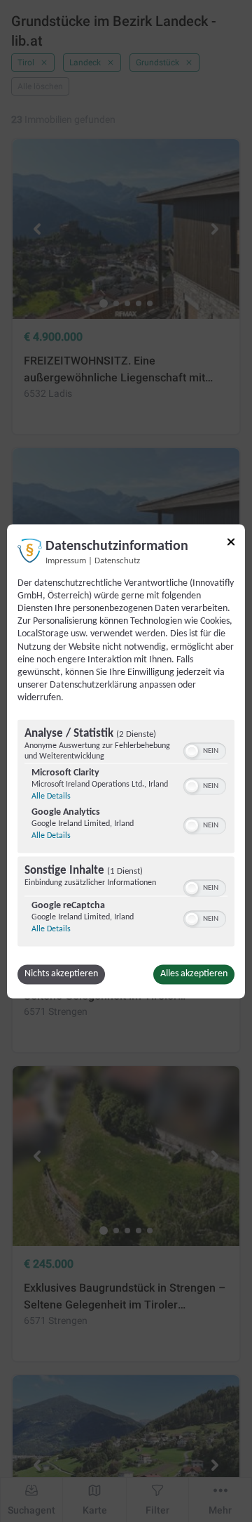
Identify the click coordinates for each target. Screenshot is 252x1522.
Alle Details (51, 796)
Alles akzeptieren (193, 974)
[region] (126, 834)
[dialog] (126, 761)
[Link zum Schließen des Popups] (230, 541)
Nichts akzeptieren (61, 974)
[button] (192, 750)
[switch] (204, 749)
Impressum (66, 561)
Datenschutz (117, 561)
